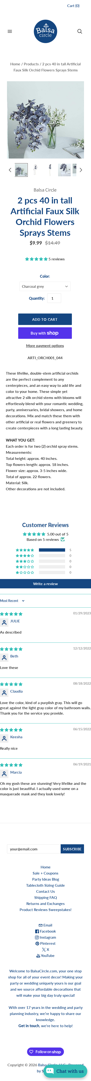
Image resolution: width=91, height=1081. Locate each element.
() (73, 5)
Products (31, 64)
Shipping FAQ (45, 897)
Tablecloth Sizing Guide (45, 885)
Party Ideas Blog (45, 879)
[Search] (80, 31)
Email (47, 925)
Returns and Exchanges (45, 903)
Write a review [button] (45, 583)
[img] (11, 614)
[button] (37, 259)
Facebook (47, 931)
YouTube (47, 955)
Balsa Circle (45, 190)
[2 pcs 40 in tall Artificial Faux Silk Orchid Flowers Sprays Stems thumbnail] (21, 170)
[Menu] (10, 31)
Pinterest (47, 943)
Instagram (47, 937)
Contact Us (45, 891)
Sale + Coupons (45, 873)
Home (15, 64)
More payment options (45, 345)
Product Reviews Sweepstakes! (45, 909)
